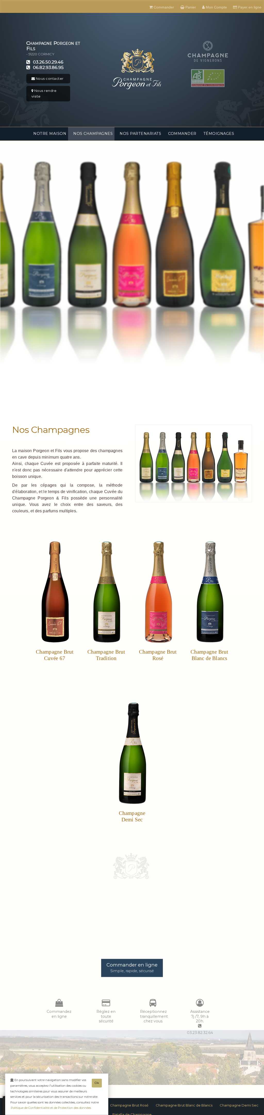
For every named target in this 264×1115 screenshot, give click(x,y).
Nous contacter (49, 78)
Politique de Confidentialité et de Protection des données (51, 1108)
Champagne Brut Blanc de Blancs (184, 1105)
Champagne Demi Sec (239, 1105)
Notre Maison (49, 133)
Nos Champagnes (93, 133)
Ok (97, 1083)
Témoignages (218, 133)
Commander (182, 133)
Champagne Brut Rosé (129, 1105)
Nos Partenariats (140, 133)
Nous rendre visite (44, 93)
